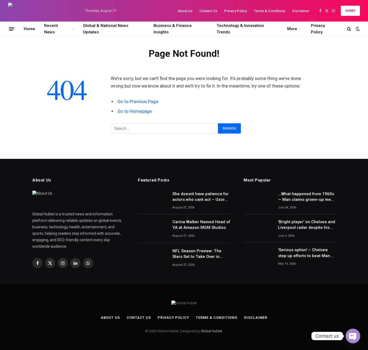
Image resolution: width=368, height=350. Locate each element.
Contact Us (208, 11)
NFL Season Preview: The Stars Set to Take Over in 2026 (196, 254)
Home (350, 11)
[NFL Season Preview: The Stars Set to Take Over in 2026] (153, 258)
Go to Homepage (134, 111)
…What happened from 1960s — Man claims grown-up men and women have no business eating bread (306, 197)
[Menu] (11, 28)
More (292, 28)
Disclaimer (301, 11)
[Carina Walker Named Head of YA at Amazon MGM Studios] (153, 229)
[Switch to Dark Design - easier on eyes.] (357, 29)
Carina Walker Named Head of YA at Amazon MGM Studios (201, 224)
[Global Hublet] (41, 11)
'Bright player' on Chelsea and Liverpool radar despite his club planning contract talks (306, 225)
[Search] (349, 29)
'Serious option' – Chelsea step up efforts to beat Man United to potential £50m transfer (304, 253)
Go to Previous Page (137, 101)
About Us (185, 11)
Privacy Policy (235, 11)
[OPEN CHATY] (353, 336)
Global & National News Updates (105, 28)
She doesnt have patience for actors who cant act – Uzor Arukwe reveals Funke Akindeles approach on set (200, 197)
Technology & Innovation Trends (240, 28)
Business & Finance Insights (173, 28)
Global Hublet (211, 331)
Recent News (51, 28)
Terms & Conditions (269, 11)
